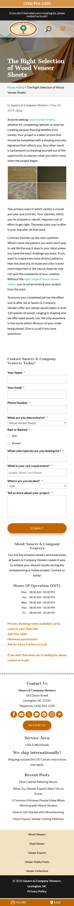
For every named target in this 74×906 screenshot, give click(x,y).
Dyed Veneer (37, 843)
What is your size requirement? (29, 465)
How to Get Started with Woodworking (38, 812)
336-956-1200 (17, 634)
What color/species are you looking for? (35, 451)
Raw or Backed (18, 429)
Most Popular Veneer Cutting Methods (38, 819)
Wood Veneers (37, 834)
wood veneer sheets (42, 119)
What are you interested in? (27, 417)
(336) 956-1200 (37, 3)
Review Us (37, 725)
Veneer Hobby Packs (37, 861)
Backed (16, 443)
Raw (14, 435)
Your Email (15, 387)
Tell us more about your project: (30, 493)
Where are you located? (25, 481)
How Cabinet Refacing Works (38, 781)
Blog (19, 110)
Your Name (16, 372)
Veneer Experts (37, 852)
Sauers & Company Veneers (30, 105)
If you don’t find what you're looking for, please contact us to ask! (37, 14)
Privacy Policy (37, 891)
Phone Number (19, 402)
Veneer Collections (37, 870)
